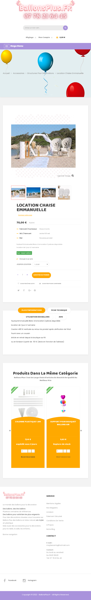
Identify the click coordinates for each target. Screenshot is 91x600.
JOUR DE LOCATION (24, 264)
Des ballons (7, 509)
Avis (61, 317)
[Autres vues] (11, 193)
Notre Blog (50, 529)
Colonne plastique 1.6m (28, 422)
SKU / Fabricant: (26, 233)
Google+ (29, 291)
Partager (24, 291)
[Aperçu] (28, 403)
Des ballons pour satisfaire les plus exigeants (21, 514)
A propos (50, 525)
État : (21, 238)
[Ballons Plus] (45, 12)
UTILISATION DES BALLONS (37, 317)
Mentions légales (53, 503)
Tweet (18, 291)
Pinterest (34, 291)
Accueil (6, 73)
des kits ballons (19, 509)
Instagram (32, 580)
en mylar (40, 520)
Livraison (49, 512)
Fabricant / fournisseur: (28, 229)
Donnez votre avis (25, 215)
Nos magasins (52, 508)
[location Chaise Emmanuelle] (18, 193)
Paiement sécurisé (54, 516)
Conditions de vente (55, 520)
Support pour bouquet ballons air (63, 423)
